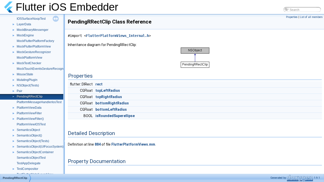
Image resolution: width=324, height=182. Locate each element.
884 (98, 144)
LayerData (24, 24)
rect (99, 84)
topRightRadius (108, 97)
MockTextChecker (29, 63)
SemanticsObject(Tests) (33, 141)
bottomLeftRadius (111, 109)
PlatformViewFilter (29, 113)
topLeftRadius (107, 90)
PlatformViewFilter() (30, 119)
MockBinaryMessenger (32, 30)
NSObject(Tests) (28, 85)
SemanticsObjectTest (31, 158)
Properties (292, 17)
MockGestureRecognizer (34, 52)
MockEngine (25, 35)
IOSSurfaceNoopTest (31, 18)
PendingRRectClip (30, 96)
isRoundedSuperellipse (115, 116)
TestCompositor (27, 169)
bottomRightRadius (112, 103)
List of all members (311, 17)
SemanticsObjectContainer (35, 152)
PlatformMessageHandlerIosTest (39, 102)
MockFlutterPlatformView (34, 46)
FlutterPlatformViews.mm (133, 144)
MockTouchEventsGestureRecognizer (43, 69)
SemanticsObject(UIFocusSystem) (40, 146)
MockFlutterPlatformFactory (35, 41)
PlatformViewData (29, 107)
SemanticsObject (28, 130)
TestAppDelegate (28, 163)
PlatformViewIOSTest (31, 124)
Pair (19, 91)
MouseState (25, 74)
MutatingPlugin (27, 80)
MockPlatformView (29, 57)
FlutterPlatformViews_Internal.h (117, 36)
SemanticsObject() (29, 135)
